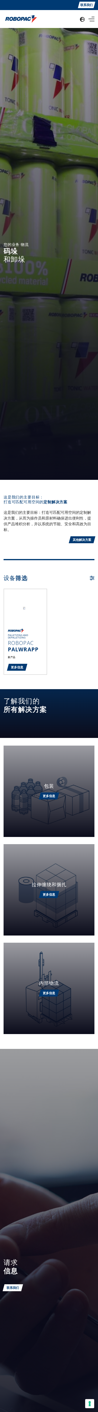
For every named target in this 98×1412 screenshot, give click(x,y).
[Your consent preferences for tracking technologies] (89, 1403)
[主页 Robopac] (19, 18)
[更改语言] (82, 19)
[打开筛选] (92, 578)
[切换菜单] (91, 19)
